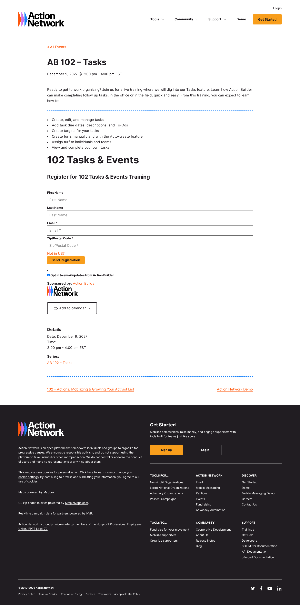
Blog (199, 546)
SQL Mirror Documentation (259, 546)
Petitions (201, 493)
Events (200, 499)
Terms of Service (48, 594)
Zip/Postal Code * (60, 238)
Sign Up (166, 450)
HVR (89, 513)
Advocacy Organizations (166, 493)
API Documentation (254, 551)
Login (277, 8)
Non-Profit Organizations (166, 482)
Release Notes (205, 540)
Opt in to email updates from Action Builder (82, 275)
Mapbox (48, 492)
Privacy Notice (26, 594)
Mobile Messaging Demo (258, 493)
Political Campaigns (163, 499)
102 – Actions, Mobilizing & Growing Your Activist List (90, 389)
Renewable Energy (71, 594)
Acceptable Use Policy (127, 594)
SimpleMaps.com (76, 502)
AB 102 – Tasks (59, 363)
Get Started (267, 19)
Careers (247, 499)
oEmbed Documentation (258, 557)
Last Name (55, 208)
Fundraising (203, 504)
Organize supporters (164, 540)
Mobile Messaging (208, 488)
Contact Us (249, 504)
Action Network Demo (235, 389)
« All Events (56, 47)
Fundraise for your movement (169, 529)
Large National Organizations (169, 488)
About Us (202, 535)
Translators (104, 594)
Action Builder (84, 283)
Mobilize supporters (163, 535)
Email (199, 482)
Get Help (247, 535)
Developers (249, 540)
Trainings (248, 529)
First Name (55, 193)
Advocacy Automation (210, 510)
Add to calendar (72, 308)
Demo (241, 19)
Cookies (90, 594)
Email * (52, 223)
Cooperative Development (213, 529)
